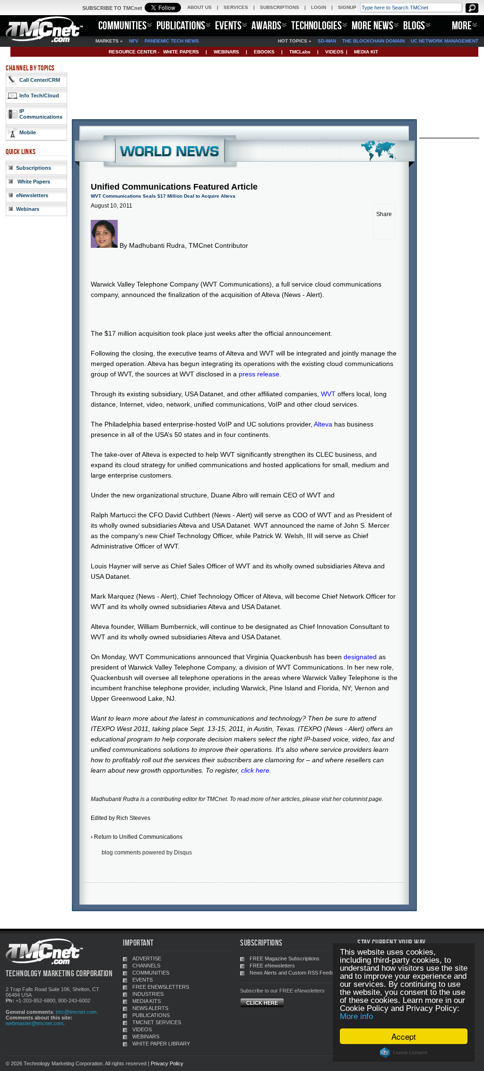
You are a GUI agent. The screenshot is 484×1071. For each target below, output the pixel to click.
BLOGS (414, 25)
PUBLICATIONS (180, 25)
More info (356, 1016)
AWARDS (266, 25)
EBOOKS (264, 51)
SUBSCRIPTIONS (279, 7)
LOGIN (318, 7)
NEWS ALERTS (150, 1008)
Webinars (27, 209)
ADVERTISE (146, 958)
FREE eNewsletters (272, 965)
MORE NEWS (372, 25)
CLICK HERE (262, 1003)
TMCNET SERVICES (156, 1022)
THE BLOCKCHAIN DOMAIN (373, 41)
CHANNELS (146, 965)
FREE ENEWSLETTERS (160, 987)
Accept (403, 1036)
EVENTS (228, 25)
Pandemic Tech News (172, 41)
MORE (462, 25)
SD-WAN (327, 41)
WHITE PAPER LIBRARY (161, 1043)
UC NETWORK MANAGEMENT (444, 41)
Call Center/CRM (39, 80)
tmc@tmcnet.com (76, 1012)
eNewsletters (32, 195)
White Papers (33, 181)
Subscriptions (33, 168)
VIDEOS (334, 51)
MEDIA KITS (146, 1001)
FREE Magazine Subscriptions (285, 958)
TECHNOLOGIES (316, 25)
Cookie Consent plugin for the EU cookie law (403, 1052)
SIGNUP (347, 7)
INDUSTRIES (148, 994)
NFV (133, 41)
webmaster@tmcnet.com (34, 1023)
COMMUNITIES (122, 25)
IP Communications (40, 114)
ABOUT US (199, 7)
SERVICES (236, 7)
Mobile (27, 132)
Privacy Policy (167, 1063)
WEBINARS (226, 51)
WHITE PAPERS (181, 51)
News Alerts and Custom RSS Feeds (292, 972)
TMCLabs (300, 51)
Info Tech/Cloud (39, 95)
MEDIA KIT (366, 51)
